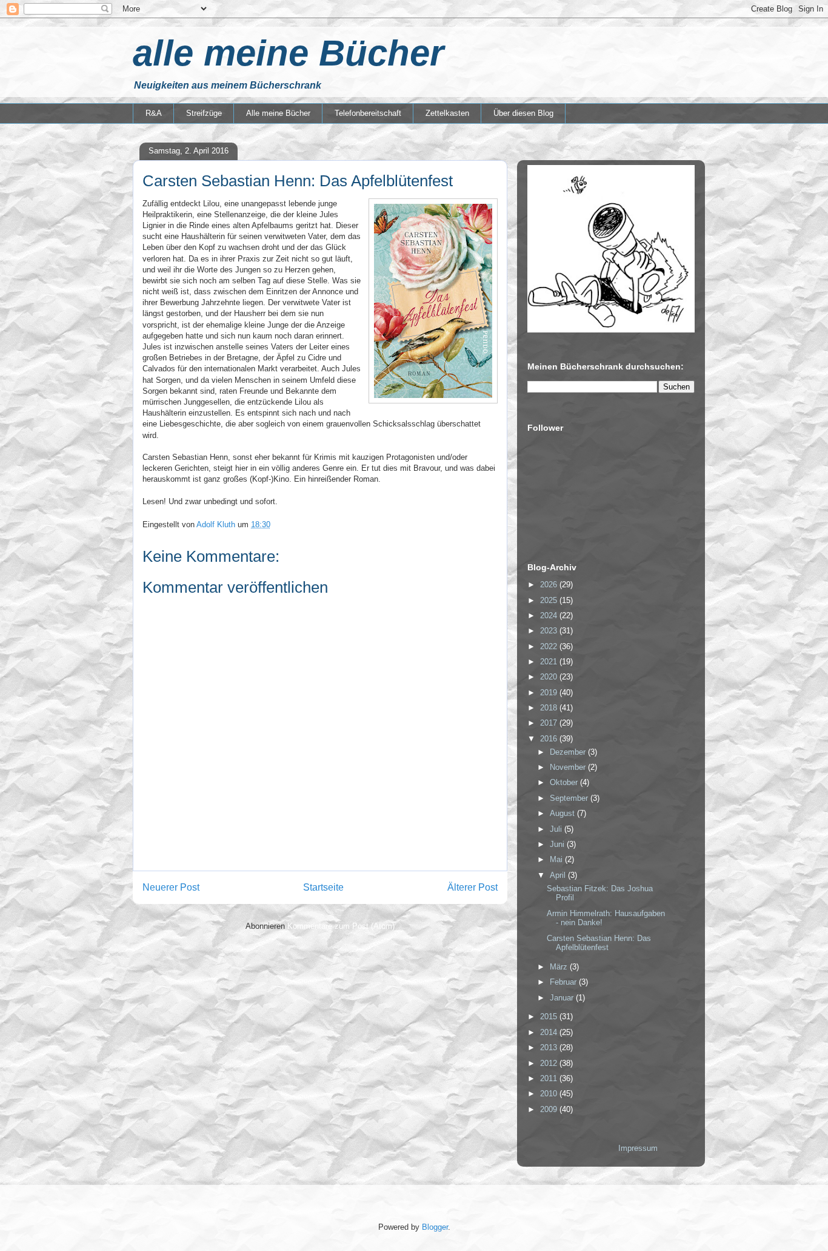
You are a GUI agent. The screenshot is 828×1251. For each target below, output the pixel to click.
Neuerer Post (170, 887)
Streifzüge (204, 113)
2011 (549, 1078)
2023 (549, 630)
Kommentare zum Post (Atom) (341, 926)
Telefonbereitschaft (368, 113)
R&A (153, 113)
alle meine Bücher (288, 53)
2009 (549, 1109)
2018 (549, 707)
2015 (549, 1016)
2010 (549, 1093)
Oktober (565, 782)
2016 (549, 738)
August (563, 813)
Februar (564, 981)
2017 (549, 722)
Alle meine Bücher (278, 113)
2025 (549, 600)
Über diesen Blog (523, 113)
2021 (549, 661)
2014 (549, 1032)
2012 (549, 1063)
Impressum (638, 1148)
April (559, 875)
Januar (563, 997)
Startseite (323, 887)
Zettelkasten (447, 113)
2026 (549, 584)
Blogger (435, 1227)
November (569, 767)
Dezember (569, 752)
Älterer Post (472, 887)
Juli (557, 829)
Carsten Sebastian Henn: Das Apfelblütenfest (599, 943)
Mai (557, 859)
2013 (549, 1047)
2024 (549, 615)
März (560, 966)
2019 (549, 692)
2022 (549, 646)
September (570, 798)
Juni (558, 844)
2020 (549, 676)
